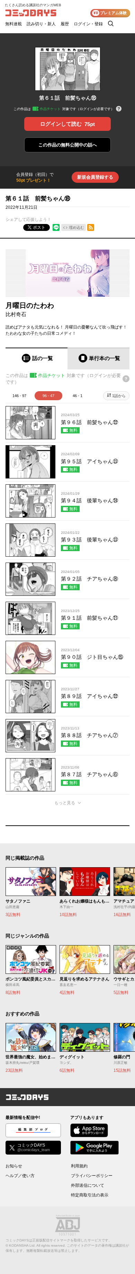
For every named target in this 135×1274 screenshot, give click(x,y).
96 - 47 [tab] (48, 396)
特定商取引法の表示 (89, 1195)
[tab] (37, 358)
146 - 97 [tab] (19, 396)
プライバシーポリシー (91, 1175)
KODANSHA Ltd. (22, 1245)
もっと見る (64, 802)
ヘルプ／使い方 (20, 1175)
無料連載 (13, 23)
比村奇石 (16, 314)
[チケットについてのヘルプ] (119, 109)
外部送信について (87, 1185)
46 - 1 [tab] (77, 396)
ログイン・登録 (88, 23)
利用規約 (79, 1166)
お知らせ (14, 1166)
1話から (119, 396)
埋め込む (76, 227)
